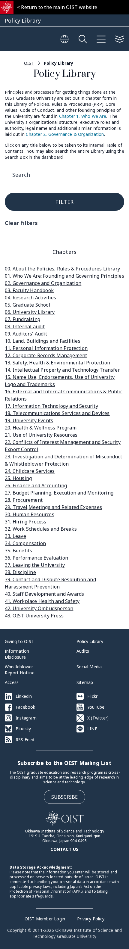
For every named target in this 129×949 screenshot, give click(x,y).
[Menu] (101, 39)
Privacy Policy (90, 919)
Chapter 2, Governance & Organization (65, 134)
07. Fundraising (22, 319)
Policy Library (59, 63)
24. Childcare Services (30, 471)
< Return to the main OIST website (57, 7)
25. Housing (18, 478)
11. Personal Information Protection (46, 348)
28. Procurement (24, 500)
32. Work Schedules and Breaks (41, 529)
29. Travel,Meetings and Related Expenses (53, 507)
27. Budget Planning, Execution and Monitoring (59, 492)
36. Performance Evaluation (36, 557)
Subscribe (64, 797)
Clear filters (21, 222)
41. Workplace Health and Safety (42, 601)
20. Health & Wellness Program (40, 427)
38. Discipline (20, 572)
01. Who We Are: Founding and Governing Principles (64, 276)
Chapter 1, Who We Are (82, 116)
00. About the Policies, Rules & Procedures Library (62, 268)
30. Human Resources (29, 514)
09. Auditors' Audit (26, 333)
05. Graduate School (27, 304)
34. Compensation (25, 543)
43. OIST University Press (34, 615)
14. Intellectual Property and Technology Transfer (62, 370)
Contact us (64, 849)
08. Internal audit (25, 326)
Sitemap (84, 682)
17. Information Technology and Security (51, 406)
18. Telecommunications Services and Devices (57, 413)
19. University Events (29, 420)
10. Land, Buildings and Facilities (42, 341)
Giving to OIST (19, 641)
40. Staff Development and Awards (44, 594)
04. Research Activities (30, 297)
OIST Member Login (45, 919)
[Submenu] (119, 39)
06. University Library (30, 312)
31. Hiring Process (25, 521)
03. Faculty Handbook (29, 290)
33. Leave (15, 536)
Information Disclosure (17, 654)
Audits (82, 651)
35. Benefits (18, 550)
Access (12, 682)
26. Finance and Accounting (36, 485)
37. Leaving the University (35, 565)
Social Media (89, 667)
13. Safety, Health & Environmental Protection (57, 362)
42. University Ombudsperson (39, 608)
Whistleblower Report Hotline (19, 670)
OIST (29, 63)
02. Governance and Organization (43, 283)
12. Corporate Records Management (46, 355)
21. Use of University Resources (41, 435)
